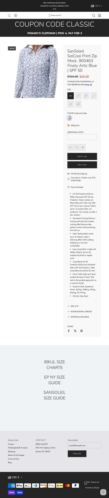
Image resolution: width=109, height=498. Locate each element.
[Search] (94, 15)
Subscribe (77, 453)
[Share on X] (75, 331)
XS (71, 95)
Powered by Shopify (92, 487)
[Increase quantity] (83, 147)
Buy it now (82, 164)
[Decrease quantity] (70, 147)
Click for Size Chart (80, 296)
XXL (78, 104)
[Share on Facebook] (69, 331)
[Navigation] (9, 15)
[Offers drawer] (15, 15)
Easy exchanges (77, 187)
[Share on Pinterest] (81, 331)
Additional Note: (75, 132)
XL (71, 104)
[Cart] (99, 15)
